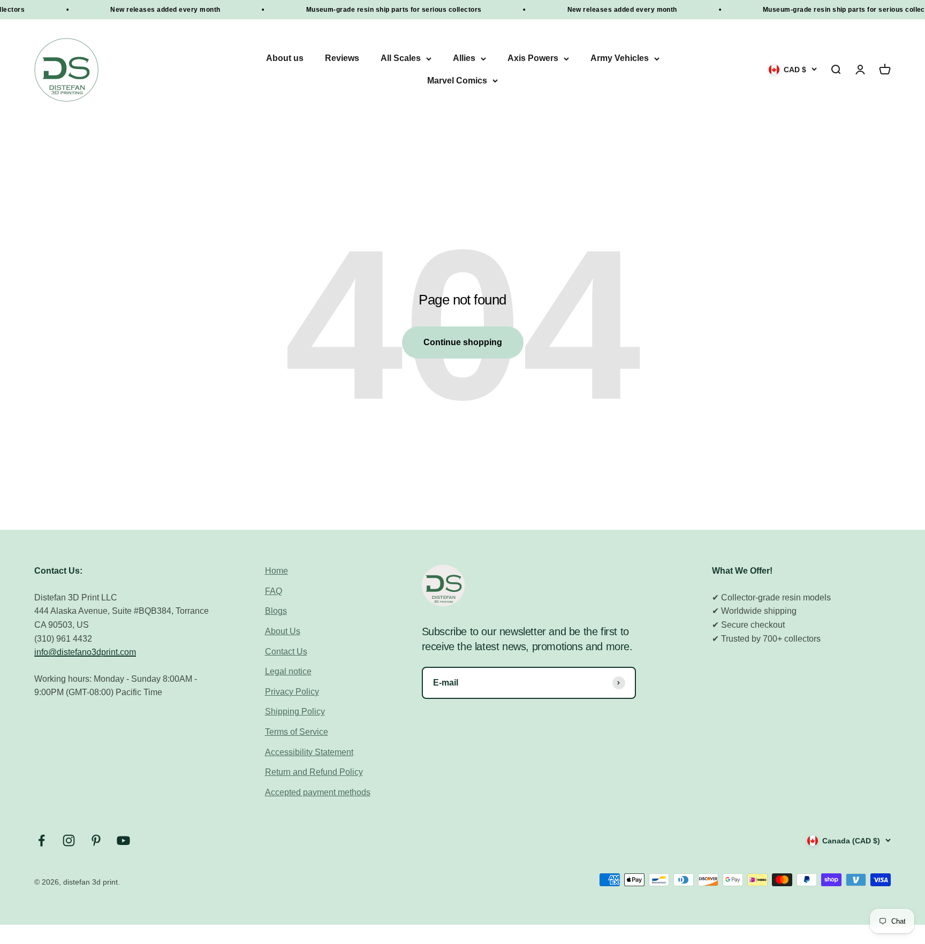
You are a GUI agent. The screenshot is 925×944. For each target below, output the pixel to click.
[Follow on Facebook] (41, 840)
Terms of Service (296, 731)
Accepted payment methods (317, 792)
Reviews (342, 58)
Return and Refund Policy (314, 771)
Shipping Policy (295, 711)
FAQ (273, 591)
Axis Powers (532, 58)
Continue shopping (462, 342)
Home (276, 570)
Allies (464, 58)
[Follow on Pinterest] (96, 840)
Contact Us (286, 651)
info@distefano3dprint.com (85, 652)
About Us (282, 631)
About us (285, 58)
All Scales (401, 58)
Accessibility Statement (309, 752)
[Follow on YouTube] (123, 840)
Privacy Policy (292, 691)
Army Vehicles (619, 58)
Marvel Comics (457, 80)
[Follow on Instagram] (69, 840)
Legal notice (288, 671)
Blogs (276, 610)
